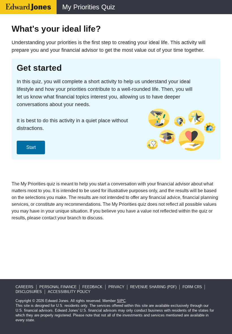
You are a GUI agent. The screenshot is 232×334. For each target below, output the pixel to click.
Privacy (116, 287)
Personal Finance (58, 287)
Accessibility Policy (69, 292)
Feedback (92, 287)
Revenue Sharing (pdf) (153, 287)
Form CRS (192, 287)
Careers (24, 287)
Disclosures (29, 292)
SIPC (121, 301)
